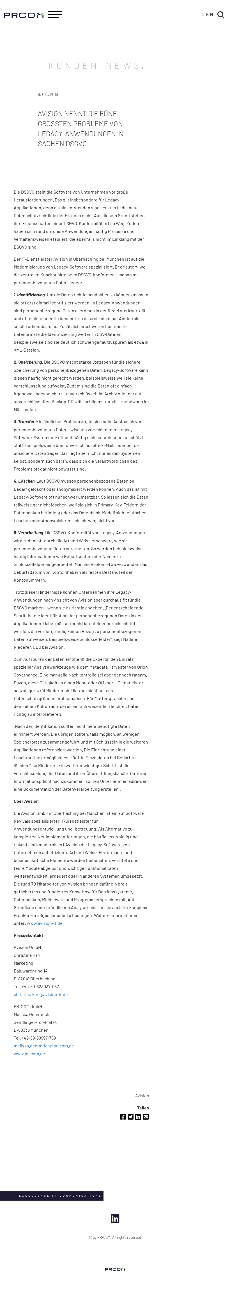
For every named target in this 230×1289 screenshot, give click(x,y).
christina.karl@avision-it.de (41, 994)
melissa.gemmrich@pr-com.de (44, 1045)
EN (210, 14)
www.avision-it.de (45, 923)
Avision (142, 1095)
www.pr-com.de (29, 1053)
